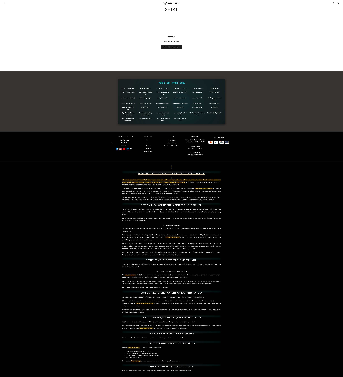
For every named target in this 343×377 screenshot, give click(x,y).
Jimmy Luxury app (134, 347)
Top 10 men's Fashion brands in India (128, 114)
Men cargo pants (162, 107)
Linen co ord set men (128, 98)
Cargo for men (145, 107)
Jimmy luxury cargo (145, 98)
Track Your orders (124, 140)
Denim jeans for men (145, 103)
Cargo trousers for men (179, 92)
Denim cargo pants (197, 98)
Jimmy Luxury (135, 361)
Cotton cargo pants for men (145, 93)
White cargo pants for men (128, 108)
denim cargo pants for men (203, 188)
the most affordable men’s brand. (174, 182)
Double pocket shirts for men (214, 99)
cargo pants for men (146, 328)
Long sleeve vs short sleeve (180, 119)
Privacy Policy (172, 140)
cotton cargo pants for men (145, 303)
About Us (148, 148)
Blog (148, 140)
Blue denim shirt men (162, 103)
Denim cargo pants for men (163, 93)
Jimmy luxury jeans (197, 88)
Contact (148, 146)
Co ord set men (197, 103)
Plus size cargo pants (128, 103)
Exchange (124, 142)
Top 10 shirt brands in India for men (128, 119)
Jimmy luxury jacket (179, 98)
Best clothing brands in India (180, 114)
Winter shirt (214, 107)
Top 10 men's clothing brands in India (145, 114)
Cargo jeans (214, 88)
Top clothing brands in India (163, 114)
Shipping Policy (171, 143)
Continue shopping (171, 47)
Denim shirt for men (179, 88)
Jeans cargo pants (197, 92)
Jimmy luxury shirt (162, 98)
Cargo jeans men (214, 103)
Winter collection (197, 107)
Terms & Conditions (148, 151)
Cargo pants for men (128, 88)
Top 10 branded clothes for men (197, 114)
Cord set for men (145, 88)
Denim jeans (179, 107)
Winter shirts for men (128, 92)
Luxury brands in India (145, 118)
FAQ (148, 143)
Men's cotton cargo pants (180, 103)
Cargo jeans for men (162, 88)
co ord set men (130, 275)
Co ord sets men (214, 92)
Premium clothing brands (214, 113)
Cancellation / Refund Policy (172, 146)
